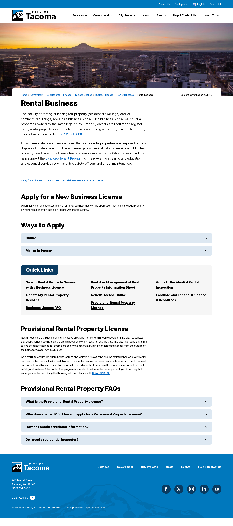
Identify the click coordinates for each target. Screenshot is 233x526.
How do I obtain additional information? (57, 427)
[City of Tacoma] (34, 15)
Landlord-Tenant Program (64, 158)
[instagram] (191, 489)
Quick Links (52, 180)
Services (103, 467)
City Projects (149, 467)
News (169, 467)
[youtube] (216, 489)
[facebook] (166, 489)
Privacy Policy (53, 508)
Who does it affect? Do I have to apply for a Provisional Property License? (84, 414)
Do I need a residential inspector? (53, 439)
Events (185, 467)
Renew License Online (108, 295)
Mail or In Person (39, 251)
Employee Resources (95, 508)
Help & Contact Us (209, 467)
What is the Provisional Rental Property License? (65, 401)
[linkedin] (204, 489)
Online (31, 238)
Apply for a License (32, 180)
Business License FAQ (43, 308)
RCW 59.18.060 (71, 134)
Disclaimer (78, 508)
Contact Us (164, 4)
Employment (181, 4)
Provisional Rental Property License (83, 180)
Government (125, 467)
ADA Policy (66, 508)
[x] (178, 489)
